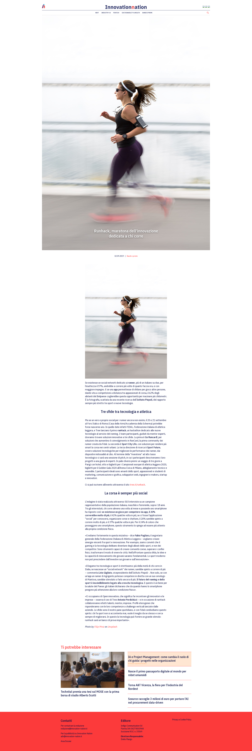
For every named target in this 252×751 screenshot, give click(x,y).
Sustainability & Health (131, 13)
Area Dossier (66, 741)
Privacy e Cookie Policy (181, 719)
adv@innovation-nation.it (71, 736)
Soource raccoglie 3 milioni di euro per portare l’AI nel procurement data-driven (158, 700)
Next (97, 13)
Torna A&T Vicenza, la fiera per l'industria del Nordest (155, 687)
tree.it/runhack (137, 484)
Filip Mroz (99, 626)
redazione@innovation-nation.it (74, 728)
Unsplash (112, 626)
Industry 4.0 (106, 13)
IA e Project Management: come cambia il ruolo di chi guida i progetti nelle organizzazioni (158, 658)
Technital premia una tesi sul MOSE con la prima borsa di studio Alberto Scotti (90, 693)
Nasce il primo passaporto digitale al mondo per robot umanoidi (157, 673)
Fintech (116, 13)
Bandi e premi (147, 13)
